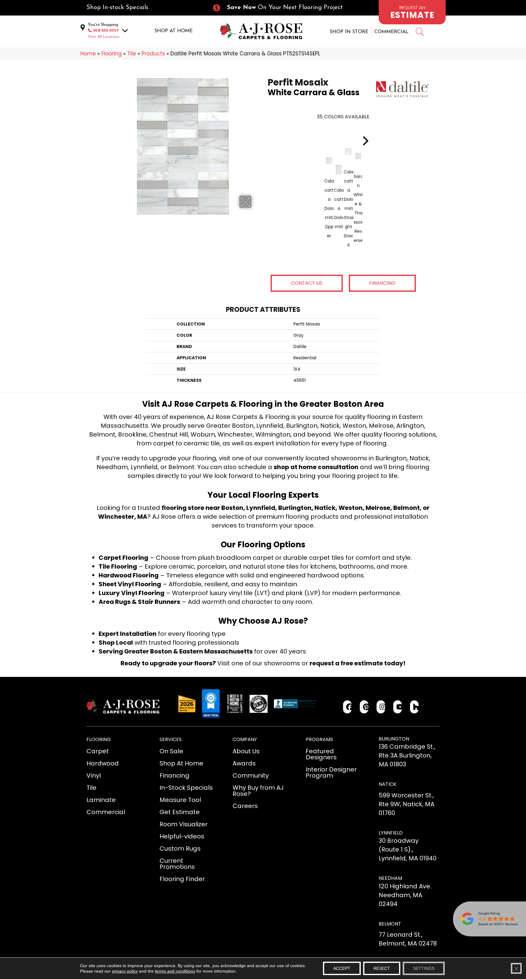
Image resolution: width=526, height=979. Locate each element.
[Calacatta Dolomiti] (339, 169)
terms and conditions (175, 971)
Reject (381, 968)
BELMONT (390, 923)
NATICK (387, 784)
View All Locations (103, 37)
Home (88, 53)
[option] (343, 197)
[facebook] (347, 706)
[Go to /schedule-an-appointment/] (412, 12)
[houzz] (414, 706)
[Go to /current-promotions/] (283, 7)
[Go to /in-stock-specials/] (143, 7)
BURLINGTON (394, 738)
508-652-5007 (106, 31)
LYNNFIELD (391, 832)
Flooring (111, 53)
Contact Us (306, 283)
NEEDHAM (390, 878)
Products (153, 53)
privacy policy (125, 971)
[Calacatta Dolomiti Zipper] (329, 160)
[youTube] (397, 706)
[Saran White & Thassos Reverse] (358, 156)
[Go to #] (419, 33)
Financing (382, 283)
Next (365, 132)
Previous (321, 132)
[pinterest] (364, 706)
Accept (341, 968)
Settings (423, 968)
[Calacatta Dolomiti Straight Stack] (348, 151)
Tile (131, 53)
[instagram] (381, 706)
